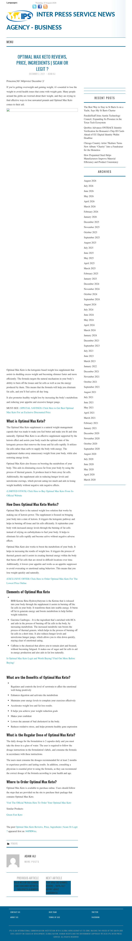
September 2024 (92, 299)
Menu (10, 42)
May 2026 (89, 196)
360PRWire (30, 831)
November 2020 (92, 438)
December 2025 (91, 222)
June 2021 (89, 402)
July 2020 (88, 459)
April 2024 (89, 325)
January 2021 (90, 428)
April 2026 (89, 201)
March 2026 (90, 206)
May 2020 (89, 469)
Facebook (96, 917)
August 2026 (90, 180)
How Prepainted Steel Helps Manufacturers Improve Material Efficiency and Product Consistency (101, 158)
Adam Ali (51, 73)
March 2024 (90, 330)
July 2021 (88, 397)
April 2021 (89, 412)
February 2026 (91, 211)
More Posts (32, 861)
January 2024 (90, 335)
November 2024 (92, 289)
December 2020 (91, 433)
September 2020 (92, 448)
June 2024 (89, 314)
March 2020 (90, 479)
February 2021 (91, 423)
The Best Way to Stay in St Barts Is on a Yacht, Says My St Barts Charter (103, 108)
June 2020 (89, 464)
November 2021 (92, 376)
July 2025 (88, 247)
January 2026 (90, 216)
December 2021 (91, 371)
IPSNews (14, 843)
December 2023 (91, 340)
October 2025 (90, 232)
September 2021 (92, 386)
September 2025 (92, 237)
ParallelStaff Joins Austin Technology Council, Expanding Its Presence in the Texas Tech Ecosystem (103, 119)
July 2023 (88, 350)
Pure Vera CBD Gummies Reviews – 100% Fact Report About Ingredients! (56, 887)
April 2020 (89, 474)
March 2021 (90, 417)
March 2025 (90, 268)
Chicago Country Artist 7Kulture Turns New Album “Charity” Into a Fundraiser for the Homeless (103, 146)
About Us (14, 917)
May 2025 (89, 258)
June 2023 (89, 356)
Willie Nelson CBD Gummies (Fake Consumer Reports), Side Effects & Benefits (26, 886)
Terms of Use (54, 917)
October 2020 (90, 443)
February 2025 (91, 273)
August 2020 (90, 453)
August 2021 (90, 392)
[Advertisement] (104, 71)
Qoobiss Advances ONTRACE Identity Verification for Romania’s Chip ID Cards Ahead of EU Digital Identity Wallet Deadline (104, 133)
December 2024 (91, 283)
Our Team (53, 912)
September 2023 (92, 345)
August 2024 (90, 304)
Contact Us (15, 912)
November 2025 (92, 227)
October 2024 (90, 294)
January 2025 (90, 278)
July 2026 (88, 185)
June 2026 (89, 191)
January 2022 (90, 366)
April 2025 (89, 263)
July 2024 (88, 309)
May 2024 (89, 319)
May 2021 (89, 407)
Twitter (95, 912)
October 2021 (90, 381)
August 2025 (90, 242)
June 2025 (89, 252)
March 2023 (90, 361)
